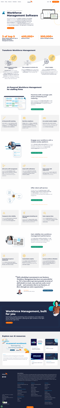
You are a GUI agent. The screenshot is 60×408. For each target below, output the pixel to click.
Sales (18, 399)
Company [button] (19, 1)
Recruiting (19, 398)
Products (11, 10)
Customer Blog (47, 394)
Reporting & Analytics (35, 391)
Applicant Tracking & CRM (36, 384)
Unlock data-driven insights (37, 246)
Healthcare (19, 393)
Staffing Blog (47, 393)
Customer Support (48, 402)
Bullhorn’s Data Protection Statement (7, 397)
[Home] (30, 2)
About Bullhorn (47, 384)
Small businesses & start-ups (22, 384)
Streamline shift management (37, 109)
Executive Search (20, 394)
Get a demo (55, 1)
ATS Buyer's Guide (48, 396)
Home (8, 10)
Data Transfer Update (5, 396)
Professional (19, 390)
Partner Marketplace (48, 399)
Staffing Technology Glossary (50, 397)
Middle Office (33, 390)
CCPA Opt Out (4, 398)
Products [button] (2, 1)
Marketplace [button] (15, 1)
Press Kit (46, 385)
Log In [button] (48, 1)
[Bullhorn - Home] (4, 374)
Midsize (18, 385)
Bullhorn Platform (34, 394)
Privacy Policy (4, 399)
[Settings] (2, 406)
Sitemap (3, 401)
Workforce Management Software (17, 10)
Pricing (6, 1)
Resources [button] (10, 1)
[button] (50, 2)
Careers (46, 388)
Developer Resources (48, 403)
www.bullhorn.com (21, 380)
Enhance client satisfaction (37, 200)
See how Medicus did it (47, 290)
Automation (33, 388)
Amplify (32, 385)
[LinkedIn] (5, 376)
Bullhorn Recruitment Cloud (36, 395)
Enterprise (19, 387)
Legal (3, 400)
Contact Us (47, 387)
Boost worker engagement (37, 152)
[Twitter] (2, 376)
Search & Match (34, 387)
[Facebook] (4, 376)
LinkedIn (34, 380)
